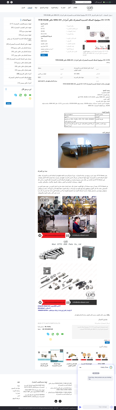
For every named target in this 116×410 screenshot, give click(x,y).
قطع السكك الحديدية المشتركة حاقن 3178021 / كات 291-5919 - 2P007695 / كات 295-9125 (86, 364)
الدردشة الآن (98, 2)
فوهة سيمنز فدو (26, 35)
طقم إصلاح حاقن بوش (24, 70)
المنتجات (30, 7)
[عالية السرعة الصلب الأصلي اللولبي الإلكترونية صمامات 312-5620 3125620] (71, 355)
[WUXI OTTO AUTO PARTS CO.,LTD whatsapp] (26, 95)
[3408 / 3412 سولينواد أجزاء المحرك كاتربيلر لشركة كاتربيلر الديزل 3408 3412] (101, 355)
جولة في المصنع (44, 7)
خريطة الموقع (16, 398)
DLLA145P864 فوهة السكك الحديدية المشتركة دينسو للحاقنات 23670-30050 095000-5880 (33, 396)
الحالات (75, 7)
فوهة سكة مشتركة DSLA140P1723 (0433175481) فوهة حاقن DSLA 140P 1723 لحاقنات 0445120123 (33, 391)
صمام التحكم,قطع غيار (80, 315)
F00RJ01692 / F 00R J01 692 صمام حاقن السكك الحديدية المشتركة (60, 384)
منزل (110, 15)
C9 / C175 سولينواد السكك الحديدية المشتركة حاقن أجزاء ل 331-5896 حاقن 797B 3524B (95, 53)
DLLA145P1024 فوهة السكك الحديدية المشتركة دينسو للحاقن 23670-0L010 (34, 386)
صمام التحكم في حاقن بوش (22, 55)
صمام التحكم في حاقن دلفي (22, 51)
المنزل (23, 7)
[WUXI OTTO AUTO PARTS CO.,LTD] (90, 8)
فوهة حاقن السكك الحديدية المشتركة (20, 44)
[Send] (80, 407)
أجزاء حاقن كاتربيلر (97, 15)
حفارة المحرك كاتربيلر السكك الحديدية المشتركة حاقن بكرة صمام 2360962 (44, 364)
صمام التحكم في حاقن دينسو (22, 48)
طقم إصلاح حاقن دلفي (24, 66)
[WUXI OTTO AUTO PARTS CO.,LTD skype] (16, 95)
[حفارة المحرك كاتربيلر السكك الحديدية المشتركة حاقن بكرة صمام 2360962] (44, 355)
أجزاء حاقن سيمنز (25, 83)
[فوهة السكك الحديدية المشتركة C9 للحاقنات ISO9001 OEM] (57, 355)
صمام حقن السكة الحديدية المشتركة (20, 59)
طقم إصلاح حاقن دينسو (24, 63)
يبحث (73, 2)
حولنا (36, 7)
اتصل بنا (63, 7)
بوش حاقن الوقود (101, 315)
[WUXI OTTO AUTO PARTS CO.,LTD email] (31, 95)
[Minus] (80, 367)
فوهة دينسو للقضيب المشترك (22, 24)
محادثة (43, 55)
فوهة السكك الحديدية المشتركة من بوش (19, 38)
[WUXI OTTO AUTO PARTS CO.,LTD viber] (31, 98)
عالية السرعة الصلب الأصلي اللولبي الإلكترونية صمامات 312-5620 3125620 (71, 364)
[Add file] (111, 407)
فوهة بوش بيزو (26, 31)
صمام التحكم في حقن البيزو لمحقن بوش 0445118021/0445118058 (61, 388)
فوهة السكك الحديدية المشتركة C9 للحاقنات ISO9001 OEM (57, 364)
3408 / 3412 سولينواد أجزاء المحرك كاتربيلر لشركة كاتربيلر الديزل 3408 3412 (101, 364)
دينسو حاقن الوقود (91, 315)
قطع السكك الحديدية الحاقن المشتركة (20, 77)
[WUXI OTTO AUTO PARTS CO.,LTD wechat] (21, 95)
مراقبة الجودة (54, 7)
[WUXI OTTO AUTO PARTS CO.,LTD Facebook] (11, 2)
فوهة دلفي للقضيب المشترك (22, 27)
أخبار (69, 7)
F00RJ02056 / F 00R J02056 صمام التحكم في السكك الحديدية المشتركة (60, 393)
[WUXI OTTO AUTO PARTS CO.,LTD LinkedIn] (8, 2)
